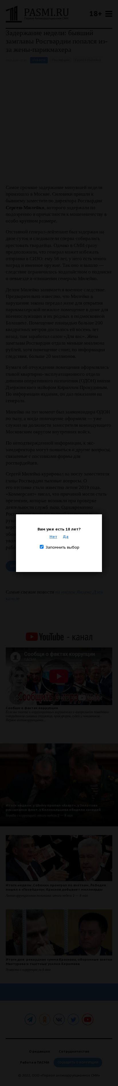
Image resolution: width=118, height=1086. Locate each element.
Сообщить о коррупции (78, 1062)
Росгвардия (61, 60)
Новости (39, 60)
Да (65, 536)
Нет (53, 536)
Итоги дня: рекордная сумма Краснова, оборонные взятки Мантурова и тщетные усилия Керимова (59, 961)
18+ (95, 13)
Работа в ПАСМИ (34, 1062)
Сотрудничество (74, 1051)
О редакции (39, 1051)
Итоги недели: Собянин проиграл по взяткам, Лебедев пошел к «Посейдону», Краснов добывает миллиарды (56, 887)
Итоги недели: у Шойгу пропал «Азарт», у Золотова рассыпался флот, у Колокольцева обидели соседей (53, 807)
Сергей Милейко (88, 60)
